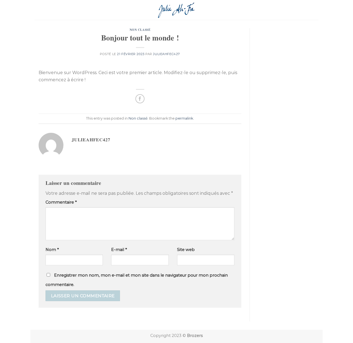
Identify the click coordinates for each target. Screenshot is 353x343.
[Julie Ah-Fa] (176, 10)
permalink (184, 118)
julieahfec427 (166, 54)
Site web (186, 249)
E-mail (119, 249)
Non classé (140, 29)
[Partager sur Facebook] (140, 98)
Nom (52, 249)
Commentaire (61, 202)
